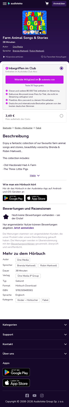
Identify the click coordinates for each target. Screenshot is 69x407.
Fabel (38, 128)
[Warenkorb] (47, 4)
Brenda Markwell (20, 51)
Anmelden (59, 3)
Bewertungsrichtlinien (23, 243)
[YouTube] (34, 396)
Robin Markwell (36, 51)
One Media (18, 46)
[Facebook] (27, 396)
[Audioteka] (15, 3)
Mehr (33, 175)
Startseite (7, 128)
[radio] (34, 69)
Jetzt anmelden (24, 228)
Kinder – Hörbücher (23, 128)
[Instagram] (42, 396)
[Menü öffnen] (5, 4)
